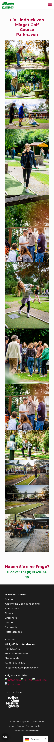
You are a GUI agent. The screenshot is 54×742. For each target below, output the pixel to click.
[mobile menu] (49, 4)
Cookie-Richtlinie (35, 726)
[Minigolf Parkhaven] (8, 4)
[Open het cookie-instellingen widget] (5, 736)
